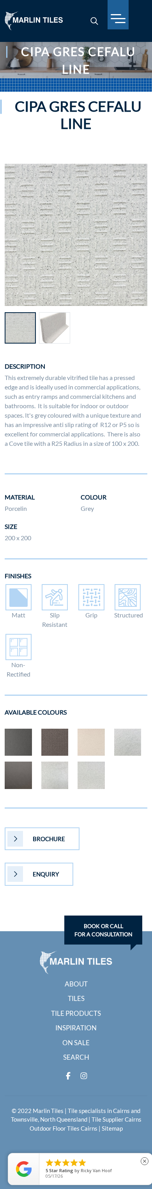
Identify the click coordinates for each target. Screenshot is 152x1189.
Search (76, 1057)
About (76, 984)
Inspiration (76, 1028)
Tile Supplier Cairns (116, 1119)
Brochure (49, 838)
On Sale (76, 1043)
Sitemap (112, 1128)
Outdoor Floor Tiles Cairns (63, 1128)
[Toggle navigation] (118, 14)
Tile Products (76, 1013)
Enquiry (46, 874)
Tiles (76, 998)
